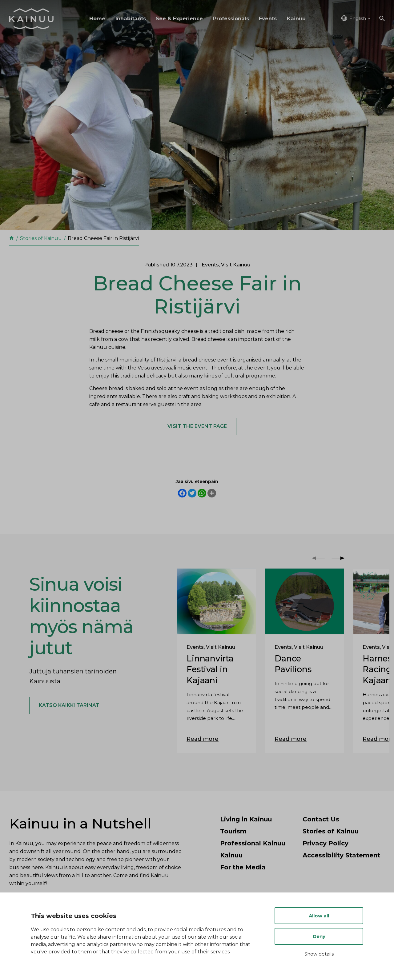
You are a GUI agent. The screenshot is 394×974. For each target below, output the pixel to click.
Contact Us (321, 819)
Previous (318, 558)
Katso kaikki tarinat (69, 705)
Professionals (231, 18)
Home (97, 18)
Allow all (319, 916)
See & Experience (179, 18)
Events (268, 18)
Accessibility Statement (341, 855)
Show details (319, 954)
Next (338, 558)
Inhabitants (130, 18)
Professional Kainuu (252, 843)
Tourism (233, 831)
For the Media (243, 867)
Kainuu (296, 18)
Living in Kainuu (246, 819)
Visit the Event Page (197, 426)
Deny (319, 936)
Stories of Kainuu (331, 831)
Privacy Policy (325, 843)
